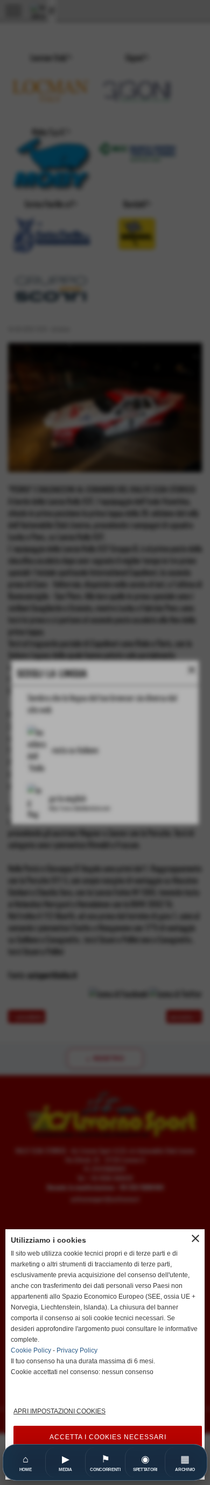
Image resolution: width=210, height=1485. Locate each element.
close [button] (195, 1238)
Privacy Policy (77, 1350)
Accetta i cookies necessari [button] (108, 1437)
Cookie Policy (31, 1350)
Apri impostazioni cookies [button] (59, 1411)
